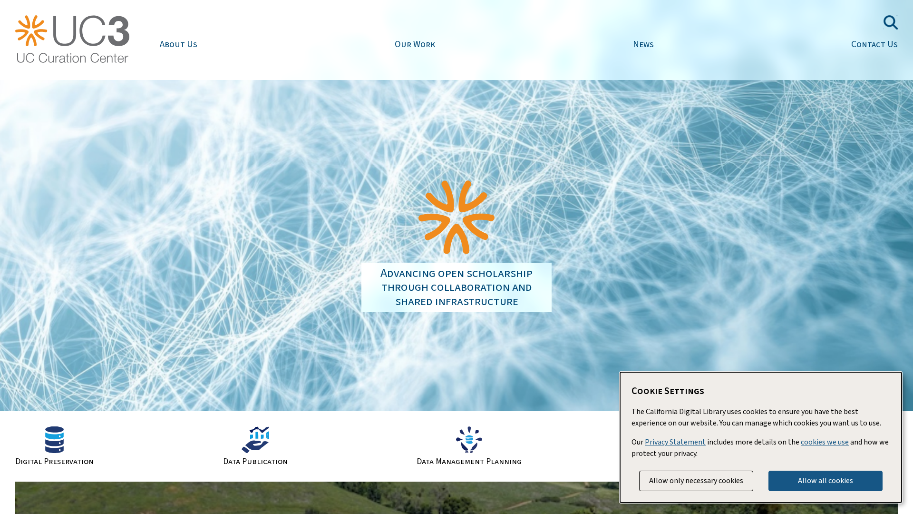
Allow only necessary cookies (696, 480)
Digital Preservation (54, 460)
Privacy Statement (675, 442)
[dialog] (761, 437)
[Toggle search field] (891, 22)
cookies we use (825, 442)
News (643, 44)
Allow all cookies (825, 480)
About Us (178, 44)
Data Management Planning (469, 460)
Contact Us (874, 44)
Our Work (415, 44)
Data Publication (255, 460)
